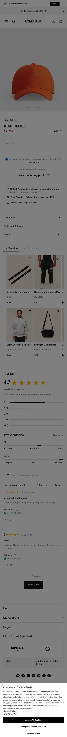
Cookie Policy (10, 711)
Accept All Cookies (33, 720)
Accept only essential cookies (33, 726)
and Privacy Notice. (12, 714)
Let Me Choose (33, 733)
